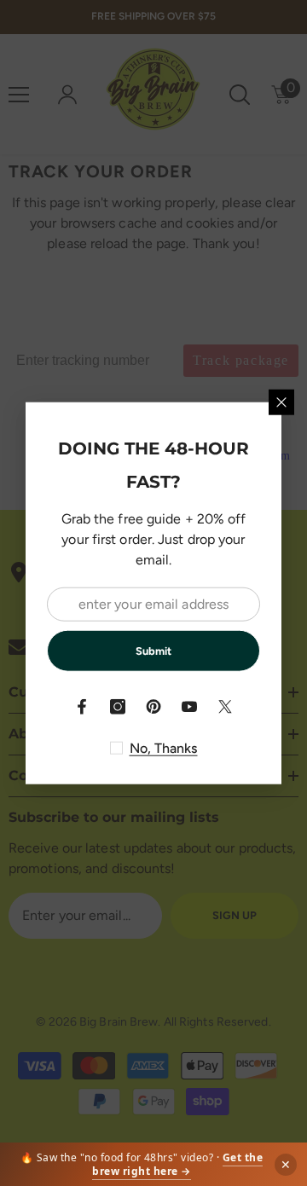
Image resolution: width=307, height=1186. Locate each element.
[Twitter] (225, 707)
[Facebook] (82, 707)
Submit (153, 650)
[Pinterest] (153, 707)
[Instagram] (118, 707)
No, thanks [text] (164, 748)
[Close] (281, 401)
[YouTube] (189, 707)
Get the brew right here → (177, 1164)
